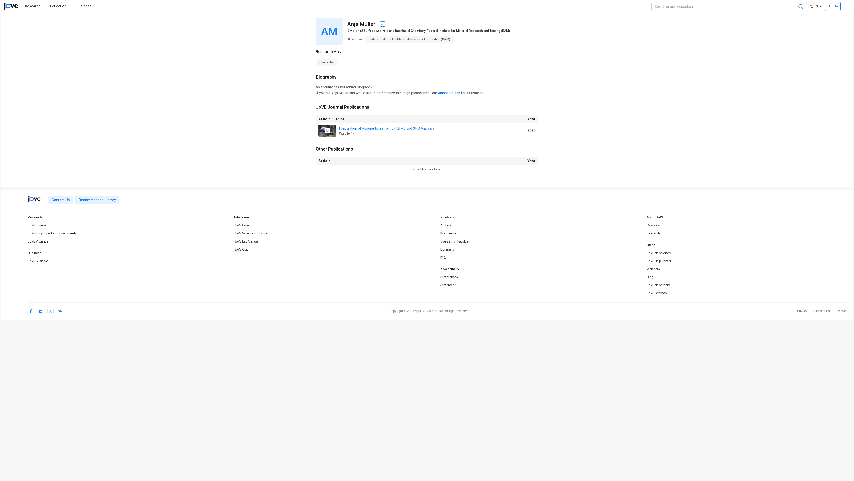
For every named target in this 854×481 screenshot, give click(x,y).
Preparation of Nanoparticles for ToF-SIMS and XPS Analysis (386, 128)
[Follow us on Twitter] (50, 311)
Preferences (449, 277)
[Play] (327, 130)
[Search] (800, 6)
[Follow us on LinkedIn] (41, 311)
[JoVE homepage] (34, 199)
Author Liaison (449, 93)
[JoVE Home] (11, 6)
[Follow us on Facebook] (31, 311)
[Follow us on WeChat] (60, 311)
